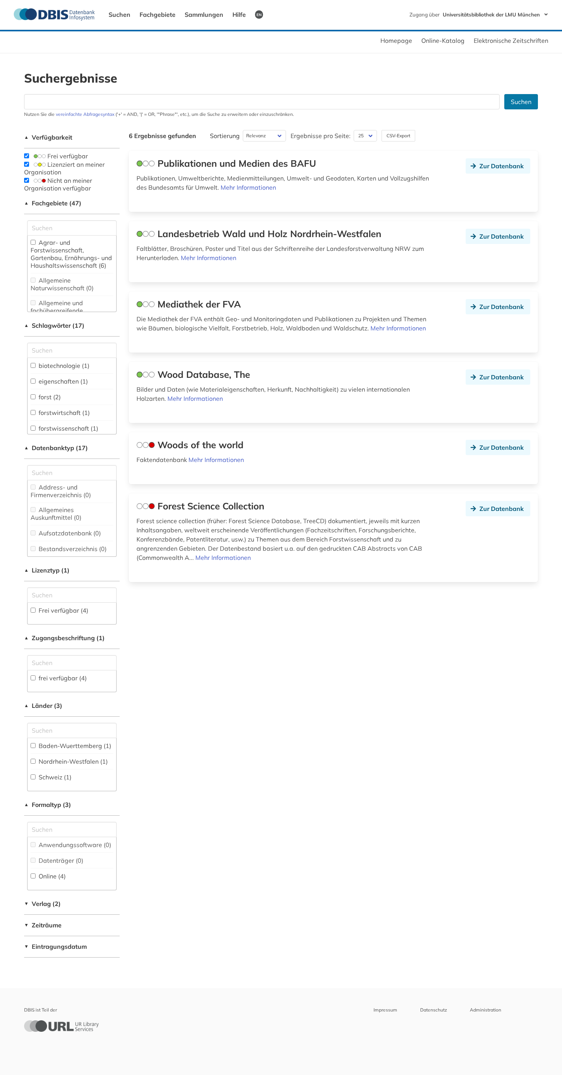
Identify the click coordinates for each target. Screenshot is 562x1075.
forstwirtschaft (63, 412)
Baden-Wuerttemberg (74, 746)
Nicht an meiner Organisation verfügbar (58, 184)
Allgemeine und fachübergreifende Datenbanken (57, 310)
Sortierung (225, 136)
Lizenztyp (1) (47, 570)
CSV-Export (398, 135)
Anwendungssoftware (74, 845)
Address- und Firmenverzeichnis (61, 491)
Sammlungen (204, 14)
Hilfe (239, 14)
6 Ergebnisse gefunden (162, 136)
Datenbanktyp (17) (56, 448)
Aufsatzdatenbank (69, 533)
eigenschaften (62, 381)
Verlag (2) (42, 903)
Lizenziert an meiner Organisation (64, 168)
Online (51, 876)
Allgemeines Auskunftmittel (56, 513)
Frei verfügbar (67, 156)
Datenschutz (433, 1010)
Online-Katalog (443, 40)
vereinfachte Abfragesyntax (85, 114)
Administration (485, 1010)
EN (259, 14)
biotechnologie (63, 365)
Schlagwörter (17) (54, 325)
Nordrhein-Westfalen (72, 761)
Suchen (119, 14)
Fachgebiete (157, 14)
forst (49, 397)
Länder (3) (43, 705)
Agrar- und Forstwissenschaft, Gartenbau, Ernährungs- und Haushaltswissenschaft (71, 254)
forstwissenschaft (67, 428)
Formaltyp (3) (47, 804)
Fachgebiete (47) (52, 203)
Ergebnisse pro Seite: (321, 136)
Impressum (385, 1010)
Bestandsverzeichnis (72, 549)
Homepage (396, 40)
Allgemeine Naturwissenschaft (62, 284)
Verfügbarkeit (48, 137)
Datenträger (60, 860)
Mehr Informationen (248, 187)
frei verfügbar (62, 678)
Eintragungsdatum (55, 946)
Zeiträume (43, 925)
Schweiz (54, 777)
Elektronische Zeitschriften (511, 40)
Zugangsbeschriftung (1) (64, 638)
